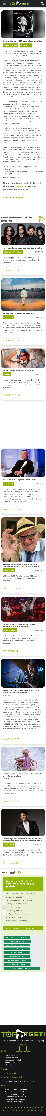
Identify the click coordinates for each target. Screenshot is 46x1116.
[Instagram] (25, 1049)
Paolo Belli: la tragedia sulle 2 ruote (19, 480)
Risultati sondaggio (32, 928)
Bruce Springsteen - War (14, 910)
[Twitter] (28, 1049)
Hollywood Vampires (12, 252)
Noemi (7, 374)
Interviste (8, 1065)
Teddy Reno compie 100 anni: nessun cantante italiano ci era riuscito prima (21, 565)
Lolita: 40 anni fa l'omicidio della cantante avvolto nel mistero (22, 775)
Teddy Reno (9, 570)
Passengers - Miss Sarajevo (15, 904)
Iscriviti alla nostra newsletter (16, 1089)
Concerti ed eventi (12, 1055)
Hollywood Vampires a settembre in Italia (22, 248)
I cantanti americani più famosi (16, 1101)
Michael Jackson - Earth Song (16, 921)
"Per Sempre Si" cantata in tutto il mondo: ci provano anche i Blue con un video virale (22, 839)
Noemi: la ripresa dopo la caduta (18, 370)
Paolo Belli (8, 484)
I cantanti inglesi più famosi (15, 1099)
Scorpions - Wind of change (15, 917)
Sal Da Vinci (9, 844)
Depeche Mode (10, 45)
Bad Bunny (8, 317)
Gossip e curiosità (11, 1058)
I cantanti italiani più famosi (15, 1097)
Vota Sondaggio (12, 928)
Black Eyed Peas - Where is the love (18, 900)
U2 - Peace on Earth (12, 907)
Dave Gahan (26, 45)
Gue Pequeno (9, 630)
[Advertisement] (23, 426)
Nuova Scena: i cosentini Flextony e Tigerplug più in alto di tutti (19, 625)
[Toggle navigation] (4, 3)
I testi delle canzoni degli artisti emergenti (20, 1081)
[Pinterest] (21, 1049)
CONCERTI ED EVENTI (11, 270)
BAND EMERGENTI (10, 651)
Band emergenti (11, 1062)
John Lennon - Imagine (14, 897)
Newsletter (21, 186)
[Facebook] (17, 1049)
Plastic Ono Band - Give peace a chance (20, 894)
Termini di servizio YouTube (15, 1092)
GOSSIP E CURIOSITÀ (14, 197)
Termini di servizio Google (14, 1094)
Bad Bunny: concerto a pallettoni (18, 313)
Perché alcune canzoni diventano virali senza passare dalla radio (21, 691)
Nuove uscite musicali (13, 1060)
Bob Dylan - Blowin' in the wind (17, 914)
